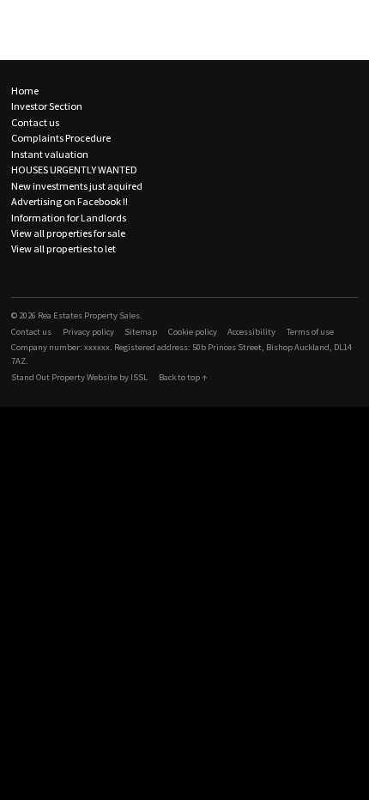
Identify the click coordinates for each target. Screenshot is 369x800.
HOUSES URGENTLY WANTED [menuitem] (74, 169)
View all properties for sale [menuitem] (68, 233)
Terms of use (310, 331)
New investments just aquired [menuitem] (76, 185)
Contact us (31, 331)
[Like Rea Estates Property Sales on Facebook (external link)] (16, 275)
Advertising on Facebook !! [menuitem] (69, 201)
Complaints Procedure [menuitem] (61, 137)
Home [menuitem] (25, 90)
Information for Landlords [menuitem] (68, 217)
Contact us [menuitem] (35, 122)
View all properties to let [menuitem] (63, 248)
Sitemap (140, 331)
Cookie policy (192, 331)
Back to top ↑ (183, 377)
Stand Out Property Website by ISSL (79, 377)
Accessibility (251, 331)
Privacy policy (88, 331)
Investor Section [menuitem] (46, 106)
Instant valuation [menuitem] (49, 154)
